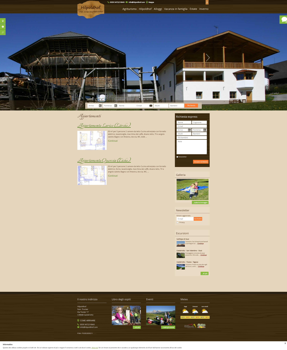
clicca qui (95, 348)
